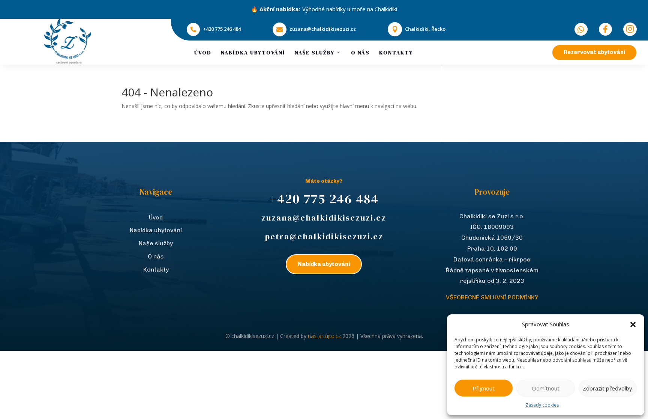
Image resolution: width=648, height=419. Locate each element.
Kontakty (396, 52)
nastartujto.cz (325, 335)
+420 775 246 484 (222, 29)
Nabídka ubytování (253, 52)
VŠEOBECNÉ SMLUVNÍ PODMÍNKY (492, 297)
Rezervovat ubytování (594, 52)
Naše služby (314, 52)
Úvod (203, 52)
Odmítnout (546, 388)
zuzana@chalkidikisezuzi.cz (323, 29)
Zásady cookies (542, 405)
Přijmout (483, 388)
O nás (360, 52)
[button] (633, 324)
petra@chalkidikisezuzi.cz (324, 236)
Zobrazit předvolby (607, 388)
